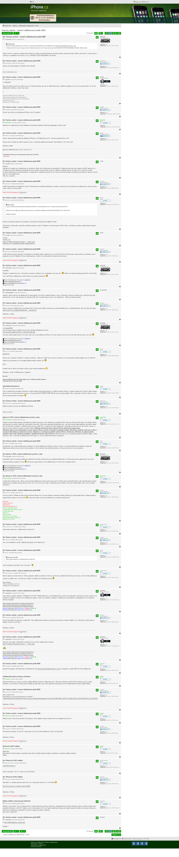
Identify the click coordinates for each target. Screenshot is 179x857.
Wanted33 (102, 120)
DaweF (102, 746)
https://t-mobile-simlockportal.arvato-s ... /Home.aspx (19, 242)
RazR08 (102, 107)
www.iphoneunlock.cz (9, 766)
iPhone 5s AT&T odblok (11, 746)
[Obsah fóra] (40, 6)
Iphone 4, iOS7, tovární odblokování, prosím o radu (21, 417)
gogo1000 (102, 590)
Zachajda (102, 801)
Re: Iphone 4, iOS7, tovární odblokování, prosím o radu (22, 454)
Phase (101, 133)
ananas (102, 537)
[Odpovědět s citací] (97, 37)
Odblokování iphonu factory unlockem (16, 676)
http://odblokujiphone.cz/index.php (14, 822)
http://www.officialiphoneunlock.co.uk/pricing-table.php (19, 332)
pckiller (102, 77)
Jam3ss (102, 181)
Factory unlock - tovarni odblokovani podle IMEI (23, 30)
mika (101, 441)
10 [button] (117, 33)
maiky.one (102, 400)
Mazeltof (41, 845)
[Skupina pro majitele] (142, 843)
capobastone (103, 570)
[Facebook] (146, 843)
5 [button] (105, 33)
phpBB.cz (41, 843)
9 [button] (114, 33)
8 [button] (112, 33)
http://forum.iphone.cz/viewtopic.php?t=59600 (16, 786)
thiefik (101, 197)
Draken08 (102, 36)
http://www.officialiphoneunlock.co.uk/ (65, 46)
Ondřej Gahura (104, 760)
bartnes (102, 676)
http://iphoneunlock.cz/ (11, 386)
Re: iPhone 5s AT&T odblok (13, 760)
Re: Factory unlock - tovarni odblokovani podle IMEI (24, 37)
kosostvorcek (103, 524)
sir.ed (101, 348)
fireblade (102, 663)
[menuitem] (32, 2)
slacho (102, 490)
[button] (96, 33)
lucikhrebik (103, 417)
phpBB (39, 842)
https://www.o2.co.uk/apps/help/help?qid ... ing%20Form (20, 310)
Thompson (102, 60)
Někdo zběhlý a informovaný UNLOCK (17, 801)
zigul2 (101, 386)
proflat (35, 845)
